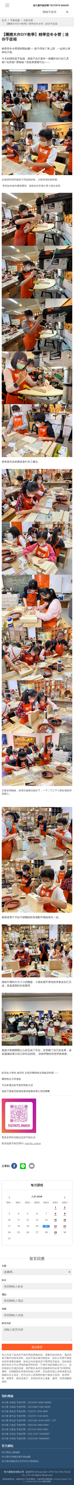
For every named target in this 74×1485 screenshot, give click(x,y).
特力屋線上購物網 (11, 1452)
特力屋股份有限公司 (14, 1471)
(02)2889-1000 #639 (39, 1406)
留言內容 (7, 1323)
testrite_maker (33, 1143)
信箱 (4, 1308)
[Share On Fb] (14, 1165)
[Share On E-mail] (31, 1165)
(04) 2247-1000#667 (39, 1433)
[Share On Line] (22, 1165)
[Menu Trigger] (7, 5)
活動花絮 (28, 20)
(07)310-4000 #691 (38, 1429)
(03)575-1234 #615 (38, 1416)
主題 (4, 1265)
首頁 (4, 20)
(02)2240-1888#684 (38, 1438)
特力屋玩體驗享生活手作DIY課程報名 (20, 1461)
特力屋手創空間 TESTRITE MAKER (51, 5)
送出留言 (37, 1347)
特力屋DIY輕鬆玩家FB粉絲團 (16, 1456)
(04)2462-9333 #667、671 (42, 1420)
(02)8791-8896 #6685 (39, 1402)
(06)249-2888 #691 (38, 1424)
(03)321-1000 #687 (38, 1411)
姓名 (4, 1280)
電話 (4, 1294)
